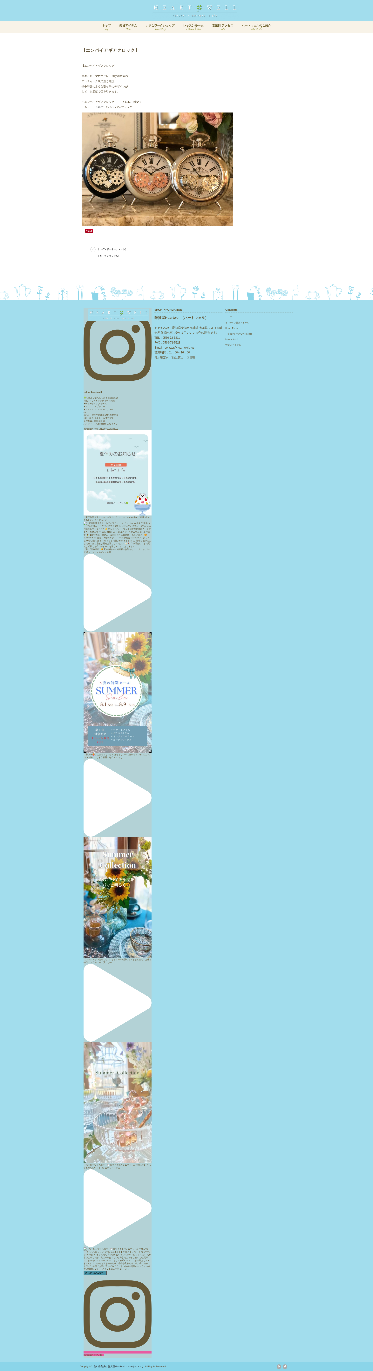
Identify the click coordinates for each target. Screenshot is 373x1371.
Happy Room (231, 328)
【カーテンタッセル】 (108, 256)
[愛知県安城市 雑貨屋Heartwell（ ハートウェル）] (195, 17)
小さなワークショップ (160, 27)
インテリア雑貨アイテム (237, 322)
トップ (106, 27)
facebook (285, 1366)
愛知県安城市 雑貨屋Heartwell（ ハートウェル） (118, 1366)
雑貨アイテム (128, 27)
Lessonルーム (232, 339)
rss (279, 1366)
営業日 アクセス (222, 27)
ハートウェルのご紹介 (256, 27)
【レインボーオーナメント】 (112, 249)
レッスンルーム (193, 27)
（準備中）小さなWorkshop (238, 334)
